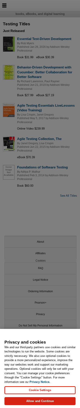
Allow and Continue (40, 401)
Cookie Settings (40, 390)
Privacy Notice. (40, 382)
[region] (40, 368)
